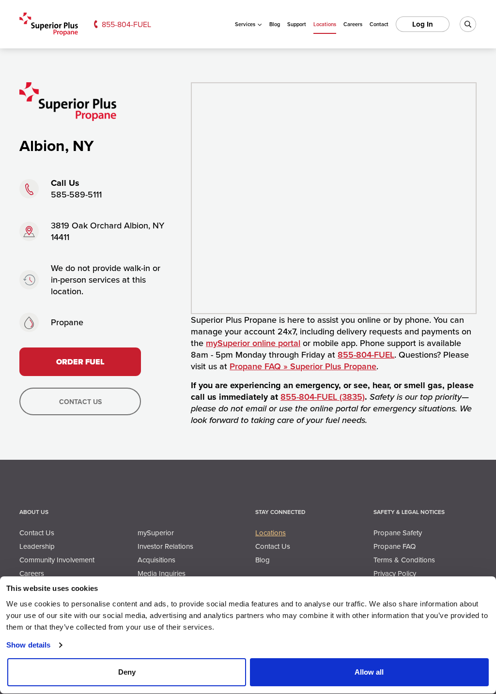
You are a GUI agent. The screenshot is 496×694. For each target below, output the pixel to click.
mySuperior (156, 533)
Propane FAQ (394, 546)
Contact (379, 24)
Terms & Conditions (404, 560)
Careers (352, 24)
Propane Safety (397, 533)
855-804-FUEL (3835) (322, 397)
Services (245, 24)
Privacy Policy (394, 573)
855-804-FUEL (126, 24)
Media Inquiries (162, 573)
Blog (274, 24)
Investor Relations (165, 546)
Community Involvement (56, 560)
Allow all (369, 672)
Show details (28, 645)
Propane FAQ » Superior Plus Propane (303, 366)
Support (296, 24)
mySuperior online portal (253, 343)
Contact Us (80, 402)
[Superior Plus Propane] (48, 24)
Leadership (37, 546)
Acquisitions (156, 560)
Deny (127, 672)
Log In (422, 24)
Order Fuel (80, 361)
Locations (324, 24)
